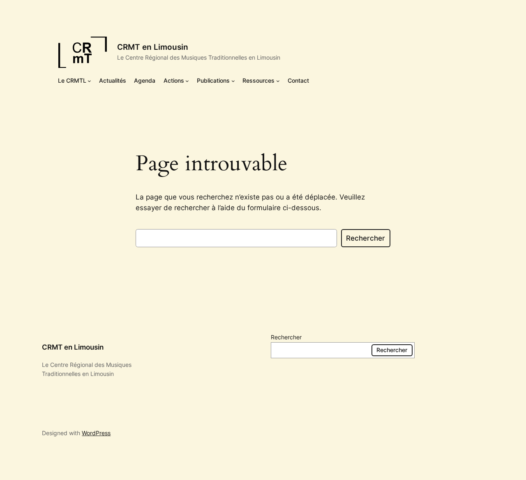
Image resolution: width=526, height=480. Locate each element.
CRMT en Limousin (152, 47)
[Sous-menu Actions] (187, 81)
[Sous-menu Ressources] (278, 81)
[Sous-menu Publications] (233, 81)
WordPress (96, 432)
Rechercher (365, 238)
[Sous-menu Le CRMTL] (89, 81)
